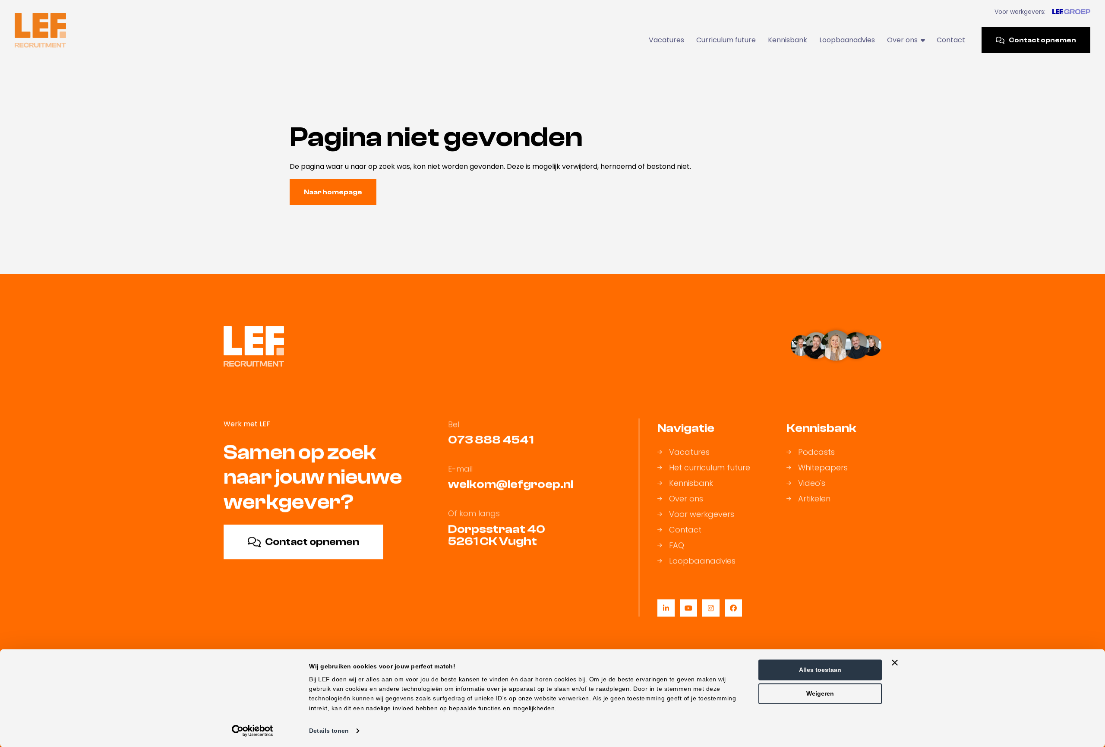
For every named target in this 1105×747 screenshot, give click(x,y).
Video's (811, 483)
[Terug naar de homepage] (40, 30)
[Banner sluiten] (895, 662)
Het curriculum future (709, 468)
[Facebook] (733, 608)
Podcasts (816, 452)
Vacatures (666, 40)
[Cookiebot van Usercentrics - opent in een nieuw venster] (252, 731)
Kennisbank (787, 40)
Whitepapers (823, 468)
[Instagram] (711, 608)
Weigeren (820, 693)
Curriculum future (726, 40)
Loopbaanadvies (847, 40)
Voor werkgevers (701, 514)
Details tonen (329, 730)
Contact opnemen (1042, 40)
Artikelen (814, 499)
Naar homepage (333, 192)
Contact (951, 40)
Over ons (686, 499)
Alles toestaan (820, 669)
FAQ (676, 545)
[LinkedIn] (666, 608)
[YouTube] (688, 608)
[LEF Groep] (1071, 11)
